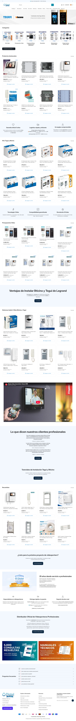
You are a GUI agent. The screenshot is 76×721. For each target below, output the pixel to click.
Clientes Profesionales (43, 707)
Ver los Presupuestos (38, 563)
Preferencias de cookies (24, 705)
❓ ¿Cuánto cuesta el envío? (25, 678)
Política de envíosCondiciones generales (27, 703)
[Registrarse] (73, 700)
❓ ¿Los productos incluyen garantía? (27, 683)
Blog (39, 701)
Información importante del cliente (45, 705)
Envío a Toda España (24, 707)
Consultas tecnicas (42, 699)
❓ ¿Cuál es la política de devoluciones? (27, 668)
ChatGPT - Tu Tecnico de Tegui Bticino (9, 704)
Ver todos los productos (8, 48)
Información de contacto (24, 696)
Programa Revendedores (43, 709)
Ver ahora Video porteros (38, 631)
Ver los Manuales (38, 478)
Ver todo (72, 56)
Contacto (40, 696)
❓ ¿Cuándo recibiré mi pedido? (26, 673)
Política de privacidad (24, 699)
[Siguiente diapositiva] (70, 38)
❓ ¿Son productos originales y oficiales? (27, 676)
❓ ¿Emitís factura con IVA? (25, 681)
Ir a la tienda (38, 300)
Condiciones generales (43, 703)
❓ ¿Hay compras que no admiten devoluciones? (29, 671)
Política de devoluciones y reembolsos (27, 701)
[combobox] (34, 5)
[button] (72, 5)
